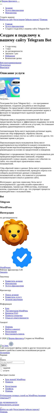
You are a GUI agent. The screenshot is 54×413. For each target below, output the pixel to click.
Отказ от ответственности (17, 318)
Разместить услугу (13, 297)
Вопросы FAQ (11, 313)
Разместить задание (14, 281)
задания (6, 368)
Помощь (43, 19)
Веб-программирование (10, 63)
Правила (9, 382)
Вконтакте (4, 67)
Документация (16, 311)
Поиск (3, 360)
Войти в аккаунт (12, 329)
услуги (6, 370)
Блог (7, 308)
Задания (8, 8)
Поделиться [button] (5, 65)
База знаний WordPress (15, 379)
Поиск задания (11, 295)
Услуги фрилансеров (14, 10)
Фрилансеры (11, 13)
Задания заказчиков (14, 299)
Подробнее (5, 353)
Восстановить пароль (14, 334)
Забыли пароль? (32, 19)
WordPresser (5, 267)
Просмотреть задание (9, 405)
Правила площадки (14, 315)
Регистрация (19, 19)
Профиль (9, 389)
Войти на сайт (6, 19)
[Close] (1, 4)
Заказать (3, 272)
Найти (3, 365)
